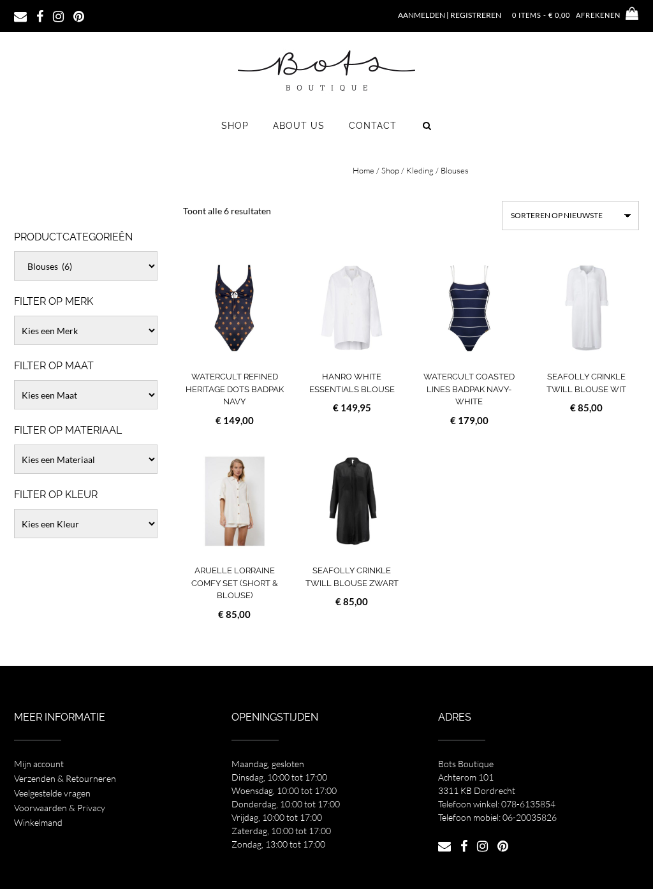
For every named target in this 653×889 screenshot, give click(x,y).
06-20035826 (530, 817)
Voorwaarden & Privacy (59, 807)
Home (363, 170)
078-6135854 (528, 803)
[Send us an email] (20, 15)
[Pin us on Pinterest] (78, 15)
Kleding (420, 170)
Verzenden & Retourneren (65, 778)
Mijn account (39, 763)
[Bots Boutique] (326, 70)
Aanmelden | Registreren (449, 15)
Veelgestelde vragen (52, 793)
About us (299, 126)
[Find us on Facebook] (39, 15)
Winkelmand (38, 822)
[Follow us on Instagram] (58, 15)
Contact (373, 126)
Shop (235, 126)
